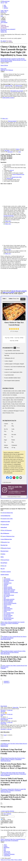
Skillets (2, 556)
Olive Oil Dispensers (5, 533)
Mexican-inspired (12, 121)
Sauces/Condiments (5, 775)
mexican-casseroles (8, 601)
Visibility (3, 818)
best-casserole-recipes (9, 580)
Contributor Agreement (9, 854)
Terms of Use (7, 851)
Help (5, 850)
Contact (5, 846)
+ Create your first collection (7, 811)
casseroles (6, 584)
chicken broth (9, 178)
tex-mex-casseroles (8, 615)
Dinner (10, 60)
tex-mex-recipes (7, 616)
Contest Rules (7, 855)
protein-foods (7, 607)
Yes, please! (3, 41)
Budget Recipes (8, 61)
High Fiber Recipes (5, 653)
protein (5, 606)
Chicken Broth (4, 527)
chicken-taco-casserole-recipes (11, 592)
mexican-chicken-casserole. (10, 603)
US (15, 347)
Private (9, 819)
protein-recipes (7, 610)
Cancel (10, 822)
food (5, 5)
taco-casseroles (7, 614)
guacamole (10, 151)
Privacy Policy (7, 852)
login (6, 2)
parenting (6, 7)
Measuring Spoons (4, 551)
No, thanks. (9, 41)
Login (2, 10)
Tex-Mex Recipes (20, 58)
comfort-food (7, 593)
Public (4, 819)
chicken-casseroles (8, 588)
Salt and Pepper (4, 562)
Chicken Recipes (5, 60)
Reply (4, 710)
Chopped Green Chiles (5, 521)
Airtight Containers (5, 574)
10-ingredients (7, 578)
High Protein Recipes (6, 58)
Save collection (4, 822)
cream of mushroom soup (18, 174)
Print (23, 299)
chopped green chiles (17, 177)
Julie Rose (3, 711)
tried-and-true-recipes (9, 618)
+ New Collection (5, 821)
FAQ (5, 848)
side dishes (7, 150)
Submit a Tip (4, 11)
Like (2, 710)
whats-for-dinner (7, 619)
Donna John (15, 707)
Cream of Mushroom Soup (6, 539)
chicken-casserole (8, 587)
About (5, 844)
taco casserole (20, 90)
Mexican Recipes (16, 60)
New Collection (7, 813)
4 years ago (9, 722)
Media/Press (6, 847)
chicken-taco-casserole (9, 591)
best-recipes (6, 581)
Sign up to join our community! (8, 29)
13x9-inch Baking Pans (5, 515)
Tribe (2, 715)
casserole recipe (8, 85)
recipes (5, 611)
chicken (5, 585)
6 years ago (9, 710)
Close (11, 821)
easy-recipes (6, 596)
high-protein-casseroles (9, 599)
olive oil (12, 170)
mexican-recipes (7, 604)
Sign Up (6, 10)
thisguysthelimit (4, 719)
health (5, 6)
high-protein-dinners (8, 600)
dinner (17, 149)
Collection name (4, 815)
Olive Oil (2, 568)
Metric (18, 347)
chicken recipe (18, 85)
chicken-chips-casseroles (9, 589)
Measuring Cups (4, 545)
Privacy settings (18, 859)
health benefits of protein (8, 97)
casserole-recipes (7, 583)
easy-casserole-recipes (9, 595)
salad (19, 151)
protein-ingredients (8, 608)
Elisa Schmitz (4, 706)
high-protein (13, 90)
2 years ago (9, 729)
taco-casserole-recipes (9, 612)
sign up (2, 2)
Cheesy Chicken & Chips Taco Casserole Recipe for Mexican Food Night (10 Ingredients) (13, 840)
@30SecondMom (14, 491)
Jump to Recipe (4, 65)
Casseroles (13, 58)
